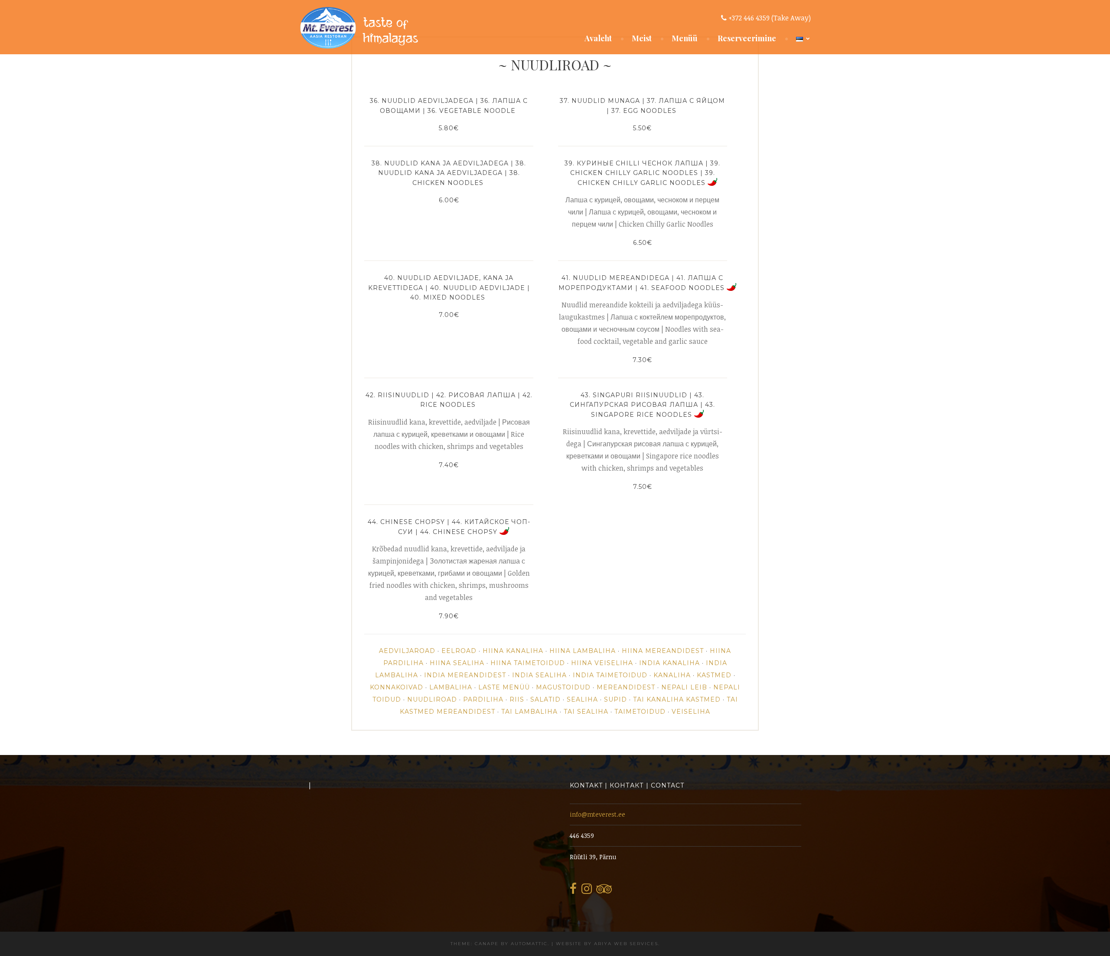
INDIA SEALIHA (539, 675)
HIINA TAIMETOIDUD (527, 663)
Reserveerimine (747, 38)
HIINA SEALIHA (457, 663)
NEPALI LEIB (684, 687)
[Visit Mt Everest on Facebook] (573, 891)
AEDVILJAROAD (407, 651)
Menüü (685, 38)
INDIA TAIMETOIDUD (610, 675)
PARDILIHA (483, 699)
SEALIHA (582, 699)
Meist (642, 38)
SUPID (615, 699)
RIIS (516, 699)
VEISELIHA (691, 711)
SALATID (545, 699)
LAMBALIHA (450, 687)
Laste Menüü (504, 687)
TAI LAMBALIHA (529, 711)
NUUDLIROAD (432, 699)
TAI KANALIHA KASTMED (677, 699)
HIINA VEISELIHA (602, 663)
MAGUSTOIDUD (563, 687)
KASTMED (714, 675)
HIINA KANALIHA (513, 651)
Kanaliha (672, 675)
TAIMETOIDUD (640, 711)
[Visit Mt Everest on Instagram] (586, 891)
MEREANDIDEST (626, 687)
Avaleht (598, 38)
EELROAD (459, 651)
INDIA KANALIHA (669, 663)
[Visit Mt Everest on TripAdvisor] (604, 891)
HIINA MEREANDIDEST (663, 651)
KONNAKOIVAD (396, 687)
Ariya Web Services (626, 943)
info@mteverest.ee (597, 814)
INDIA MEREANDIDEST (465, 675)
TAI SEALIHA (586, 711)
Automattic (529, 943)
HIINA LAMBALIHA (582, 651)
